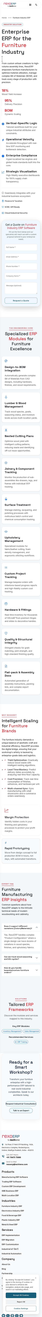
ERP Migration (8, 1240)
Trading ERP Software (11, 1182)
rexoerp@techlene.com (17, 1164)
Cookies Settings (21, 1308)
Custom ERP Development (13, 1186)
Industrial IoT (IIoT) (10, 1249)
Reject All (21, 1302)
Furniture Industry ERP (12, 1206)
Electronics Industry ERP (13, 1211)
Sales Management (31, 1031)
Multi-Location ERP (10, 1195)
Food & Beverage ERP (11, 1215)
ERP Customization (10, 1244)
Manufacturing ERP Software (15, 1177)
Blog (4, 1269)
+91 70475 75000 (13, 1157)
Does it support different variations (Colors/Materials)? (18, 927)
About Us (6, 1264)
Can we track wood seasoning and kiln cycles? (18, 958)
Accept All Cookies (21, 1295)
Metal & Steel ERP (10, 1224)
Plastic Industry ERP (11, 1220)
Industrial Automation (11, 1254)
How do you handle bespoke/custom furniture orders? (16, 970)
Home (4, 18)
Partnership (7, 1273)
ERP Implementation (11, 1235)
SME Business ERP (10, 1191)
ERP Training (22, 1042)
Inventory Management (12, 1031)
